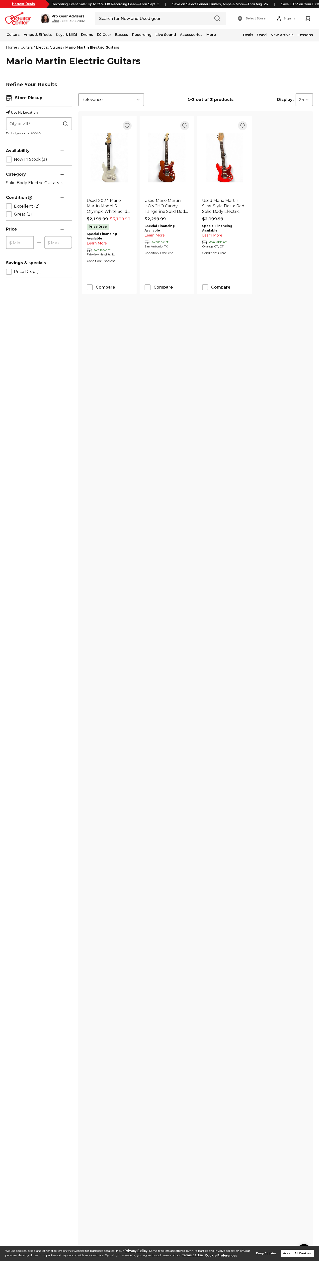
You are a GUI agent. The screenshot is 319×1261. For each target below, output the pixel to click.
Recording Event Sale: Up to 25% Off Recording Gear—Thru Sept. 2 (105, 4)
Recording (142, 34)
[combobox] (111, 99)
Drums (87, 34)
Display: (285, 99)
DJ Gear (104, 34)
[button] (63, 18)
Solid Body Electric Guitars (35, 182)
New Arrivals (282, 35)
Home (11, 47)
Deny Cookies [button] (266, 1253)
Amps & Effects (38, 34)
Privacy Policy (136, 1251)
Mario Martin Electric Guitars (92, 47)
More (211, 34)
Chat (55, 20)
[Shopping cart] (307, 18)
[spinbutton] (19, 242)
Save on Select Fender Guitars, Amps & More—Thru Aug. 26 (220, 4)
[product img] (109, 157)
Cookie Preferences (221, 1255)
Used (262, 35)
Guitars (13, 34)
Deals (248, 35)
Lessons (305, 35)
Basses (121, 34)
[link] (109, 206)
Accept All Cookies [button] (297, 1253)
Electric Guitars (49, 47)
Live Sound (166, 34)
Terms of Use (192, 1255)
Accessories (191, 34)
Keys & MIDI (66, 34)
